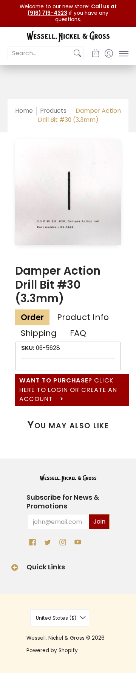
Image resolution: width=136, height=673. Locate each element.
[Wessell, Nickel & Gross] (68, 36)
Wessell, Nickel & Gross (55, 638)
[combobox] (39, 53)
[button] (95, 53)
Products (53, 110)
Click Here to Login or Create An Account (68, 389)
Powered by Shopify (52, 650)
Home (24, 110)
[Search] (77, 53)
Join (99, 521)
